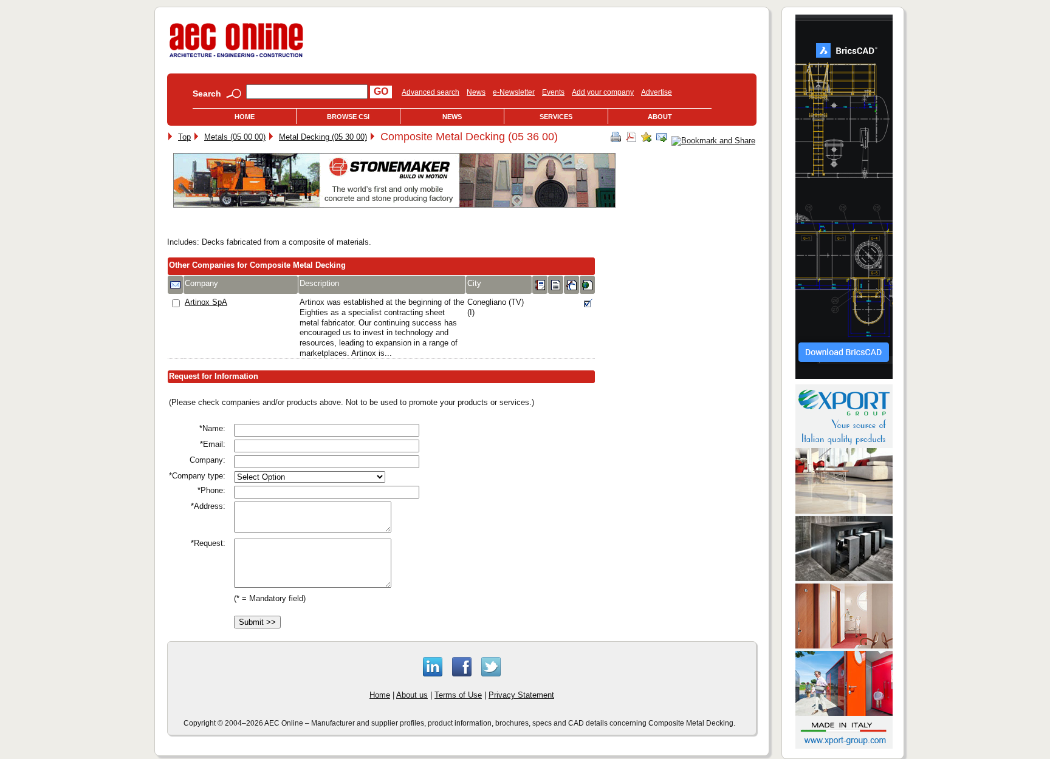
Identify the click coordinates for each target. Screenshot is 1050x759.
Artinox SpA (206, 302)
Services (556, 116)
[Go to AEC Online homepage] (236, 57)
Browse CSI (348, 116)
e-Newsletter (514, 92)
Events (553, 92)
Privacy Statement (521, 694)
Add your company (603, 92)
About (660, 116)
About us (412, 694)
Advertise (656, 92)
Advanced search (430, 92)
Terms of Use (458, 694)
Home (245, 116)
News (476, 92)
